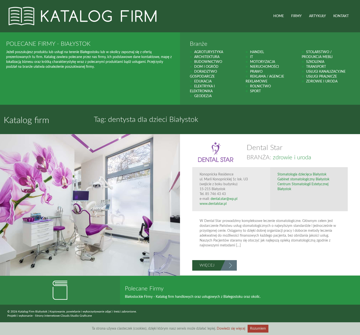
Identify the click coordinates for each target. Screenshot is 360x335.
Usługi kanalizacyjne (326, 71)
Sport (255, 91)
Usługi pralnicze (321, 76)
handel (257, 52)
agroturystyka (208, 52)
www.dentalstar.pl (213, 204)
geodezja (203, 96)
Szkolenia (315, 62)
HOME (278, 16)
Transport (316, 67)
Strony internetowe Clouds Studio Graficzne (63, 315)
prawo (256, 71)
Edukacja (203, 81)
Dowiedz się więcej (231, 328)
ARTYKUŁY (317, 16)
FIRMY (296, 16)
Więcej (207, 265)
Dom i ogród (206, 67)
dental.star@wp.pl (224, 199)
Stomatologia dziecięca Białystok (301, 174)
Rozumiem (258, 328)
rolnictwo (260, 86)
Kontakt (341, 16)
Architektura (206, 57)
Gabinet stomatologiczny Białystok (303, 179)
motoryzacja (262, 62)
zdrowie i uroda (321, 81)
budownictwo (208, 62)
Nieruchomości (264, 67)
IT (251, 57)
